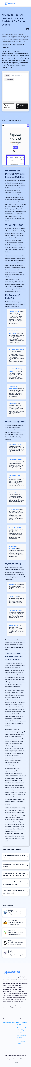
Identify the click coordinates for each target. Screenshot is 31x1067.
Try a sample (9, 79)
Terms (15, 1059)
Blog (8, 1059)
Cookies (16, 1062)
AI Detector (7, 106)
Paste (7, 75)
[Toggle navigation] (24, 3)
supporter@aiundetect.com (10, 1022)
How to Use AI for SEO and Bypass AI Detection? (22, 1030)
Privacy (22, 1059)
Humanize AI (21, 106)
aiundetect (12, 1055)
